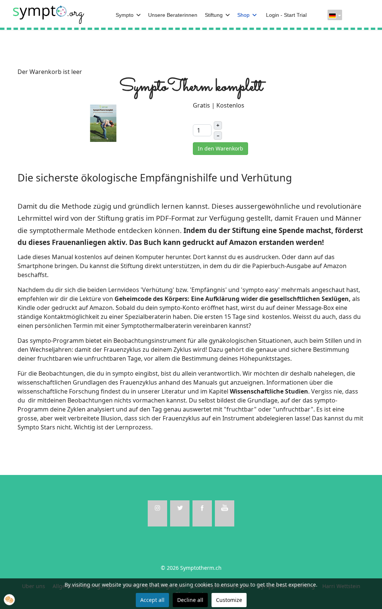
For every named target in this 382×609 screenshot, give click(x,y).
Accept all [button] (152, 599)
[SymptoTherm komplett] (103, 122)
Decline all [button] (190, 599)
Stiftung (214, 15)
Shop (243, 15)
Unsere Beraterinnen (172, 15)
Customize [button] (229, 599)
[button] (9, 599)
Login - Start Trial (286, 15)
